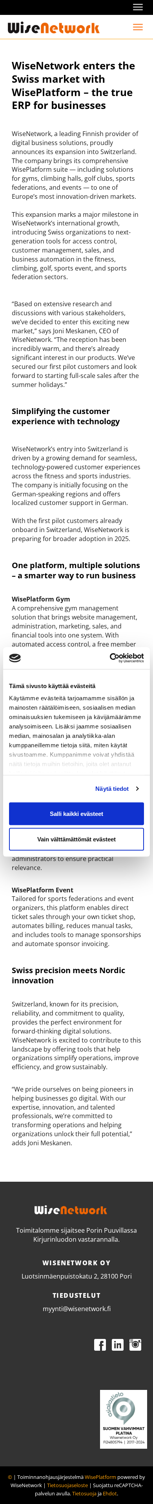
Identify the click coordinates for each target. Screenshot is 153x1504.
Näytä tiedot (112, 788)
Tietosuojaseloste (67, 1485)
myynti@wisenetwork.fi (77, 1308)
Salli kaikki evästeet (76, 813)
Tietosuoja (84, 1493)
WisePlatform (100, 1476)
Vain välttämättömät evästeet (76, 839)
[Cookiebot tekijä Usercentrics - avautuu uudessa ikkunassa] (110, 658)
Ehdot (110, 1493)
